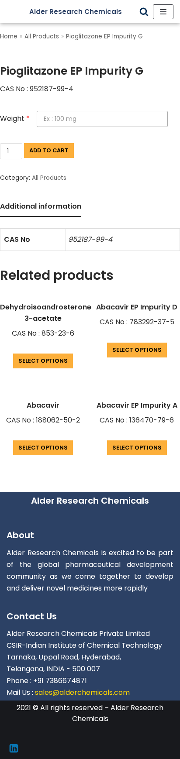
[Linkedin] (14, 748)
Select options (43, 360)
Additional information (40, 206)
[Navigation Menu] (163, 11)
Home (8, 36)
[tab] (40, 207)
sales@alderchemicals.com (82, 692)
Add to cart (49, 150)
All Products (41, 36)
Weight (15, 118)
